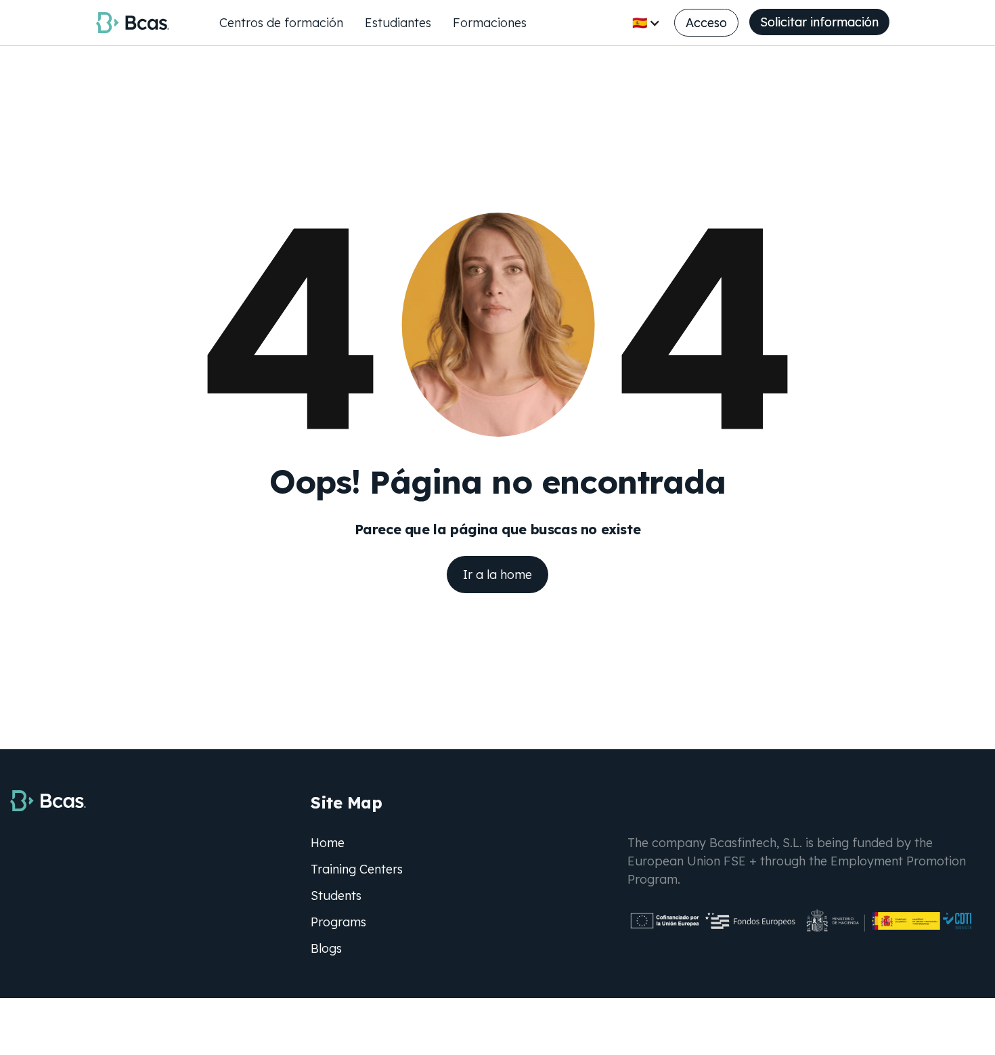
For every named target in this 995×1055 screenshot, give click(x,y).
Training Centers (357, 869)
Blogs (326, 948)
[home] (133, 22)
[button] (646, 22)
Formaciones (490, 22)
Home (328, 843)
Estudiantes (398, 22)
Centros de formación (281, 22)
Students (336, 895)
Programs (338, 922)
